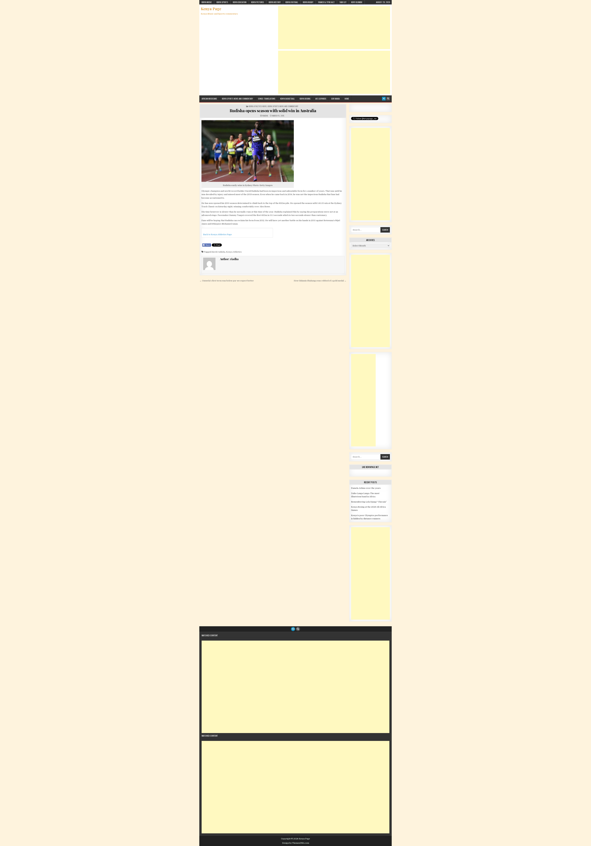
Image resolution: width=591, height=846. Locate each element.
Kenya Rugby (308, 2)
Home (347, 98)
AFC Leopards (320, 98)
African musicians (209, 98)
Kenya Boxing (305, 98)
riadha (265, 116)
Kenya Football (291, 2)
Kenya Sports (222, 2)
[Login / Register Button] (384, 98)
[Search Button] (388, 98)
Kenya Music (207, 2)
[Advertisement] (334, 27)
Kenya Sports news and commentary (237, 98)
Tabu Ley (342, 2)
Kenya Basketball (287, 98)
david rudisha (218, 252)
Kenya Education (239, 2)
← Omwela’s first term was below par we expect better (227, 281)
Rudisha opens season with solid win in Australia (273, 110)
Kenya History (275, 2)
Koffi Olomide (356, 2)
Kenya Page (211, 8)
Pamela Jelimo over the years (366, 488)
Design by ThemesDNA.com (295, 843)
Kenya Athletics (234, 252)
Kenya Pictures (257, 2)
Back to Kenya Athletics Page (217, 234)
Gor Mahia (335, 98)
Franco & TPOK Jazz (326, 2)
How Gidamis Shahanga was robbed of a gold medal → (320, 281)
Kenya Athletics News (258, 106)
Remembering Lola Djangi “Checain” (369, 502)
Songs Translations (266, 98)
